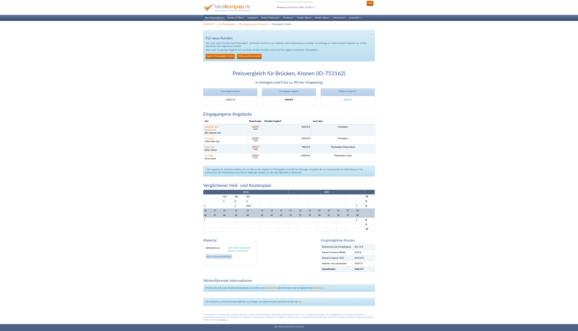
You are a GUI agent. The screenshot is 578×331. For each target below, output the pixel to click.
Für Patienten (222, 320)
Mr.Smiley (209, 156)
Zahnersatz (318, 288)
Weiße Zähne (321, 18)
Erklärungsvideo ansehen (249, 56)
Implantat (252, 18)
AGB (275, 327)
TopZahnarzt (210, 130)
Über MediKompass (305, 2)
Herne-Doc (210, 147)
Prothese (287, 18)
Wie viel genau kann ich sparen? (253, 24)
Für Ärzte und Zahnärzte (286, 2)
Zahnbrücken (270, 288)
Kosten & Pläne (235, 18)
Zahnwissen (339, 18)
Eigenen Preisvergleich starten (220, 56)
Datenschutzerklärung (287, 327)
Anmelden (354, 18)
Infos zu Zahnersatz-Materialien (219, 256)
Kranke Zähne (303, 18)
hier (299, 302)
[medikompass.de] (230, 7)
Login (370, 3)
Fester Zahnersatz (270, 18)
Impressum (300, 327)
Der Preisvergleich (214, 18)
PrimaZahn (209, 139)
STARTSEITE (209, 24)
